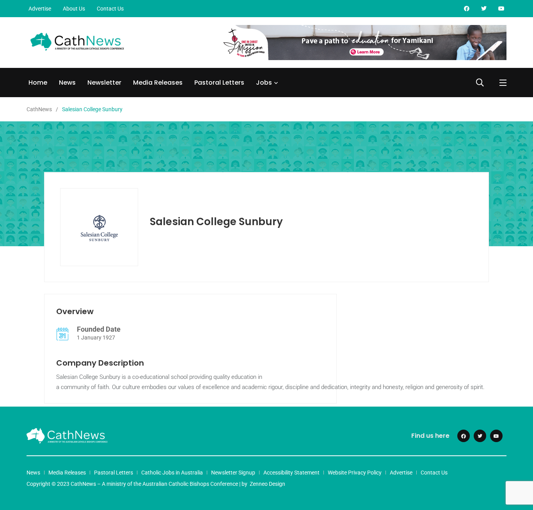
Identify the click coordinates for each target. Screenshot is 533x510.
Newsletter (104, 82)
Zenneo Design (267, 484)
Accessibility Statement (291, 472)
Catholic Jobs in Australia (172, 472)
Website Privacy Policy (355, 472)
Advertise (39, 8)
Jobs (264, 82)
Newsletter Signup (233, 472)
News (67, 82)
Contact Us (110, 8)
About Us (74, 8)
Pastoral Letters (219, 82)
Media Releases (158, 82)
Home (37, 82)
